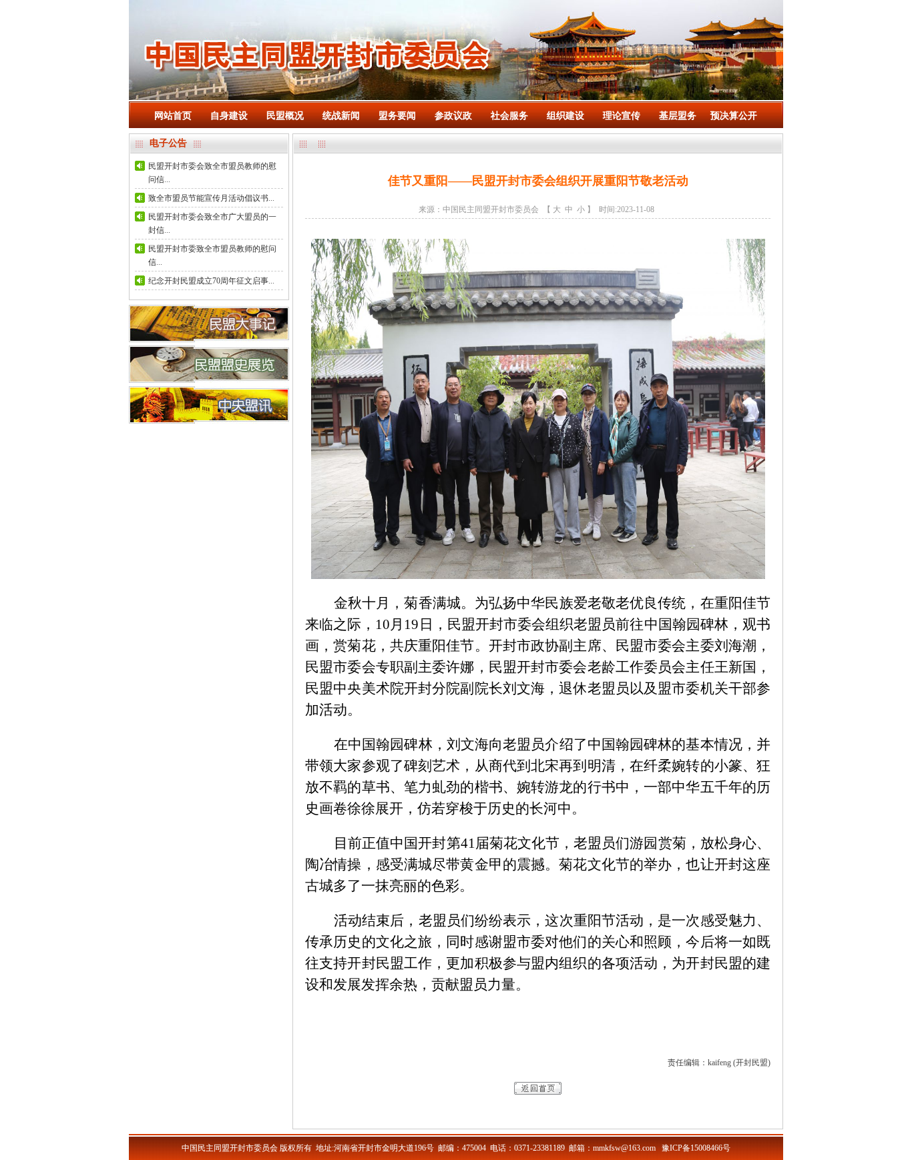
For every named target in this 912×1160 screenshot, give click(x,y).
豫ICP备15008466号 (696, 1148)
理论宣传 (621, 116)
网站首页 (173, 116)
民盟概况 (285, 116)
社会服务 (509, 116)
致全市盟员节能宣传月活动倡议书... (211, 198)
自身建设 (229, 116)
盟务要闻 (397, 116)
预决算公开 (733, 116)
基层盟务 (677, 116)
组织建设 (565, 116)
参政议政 (453, 116)
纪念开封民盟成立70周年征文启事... (211, 280)
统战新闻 (341, 116)
